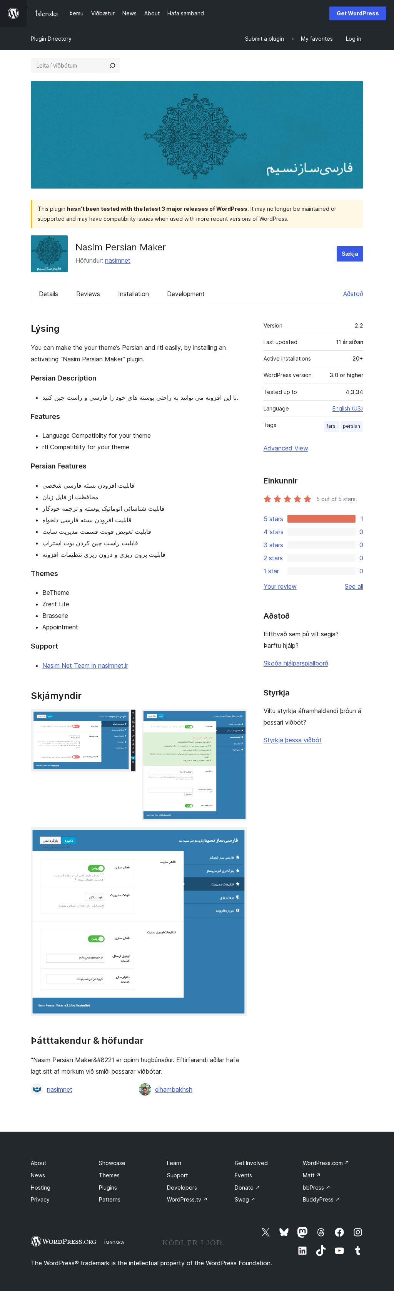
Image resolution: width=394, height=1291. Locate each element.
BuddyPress (321, 1199)
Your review (280, 586)
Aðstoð (353, 294)
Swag (245, 1199)
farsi (332, 426)
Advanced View (286, 448)
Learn (174, 1163)
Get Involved (251, 1163)
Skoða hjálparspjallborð (296, 663)
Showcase (112, 1163)
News (38, 1175)
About (38, 1163)
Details (48, 294)
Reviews (88, 294)
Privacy (40, 1199)
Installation (133, 294)
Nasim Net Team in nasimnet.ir (85, 665)
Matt (312, 1175)
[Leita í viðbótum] (112, 65)
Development (186, 294)
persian (351, 426)
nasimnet (117, 260)
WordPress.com (326, 1163)
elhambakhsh (173, 1089)
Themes (109, 1175)
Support (177, 1175)
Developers (182, 1187)
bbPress (317, 1187)
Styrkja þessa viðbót (293, 740)
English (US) (347, 408)
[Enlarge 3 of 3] (236, 837)
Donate (247, 1187)
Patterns (109, 1199)
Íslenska (114, 1242)
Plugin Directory (51, 38)
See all (354, 586)
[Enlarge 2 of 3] (236, 719)
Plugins (108, 1187)
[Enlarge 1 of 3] (125, 719)
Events (243, 1175)
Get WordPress (358, 13)
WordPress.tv (187, 1199)
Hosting (40, 1187)
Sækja (350, 253)
